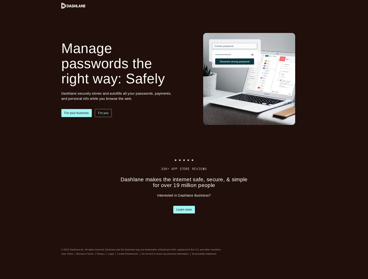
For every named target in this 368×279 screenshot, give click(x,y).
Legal (111, 254)
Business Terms (85, 254)
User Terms (67, 254)
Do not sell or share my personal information (165, 254)
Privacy (101, 254)
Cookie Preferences (127, 254)
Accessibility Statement (204, 254)
